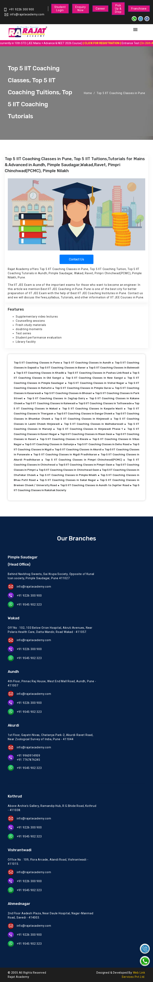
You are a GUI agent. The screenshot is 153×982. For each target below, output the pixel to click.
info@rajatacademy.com (27, 14)
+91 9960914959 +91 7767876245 (28, 757)
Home (88, 93)
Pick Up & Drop (118, 8)
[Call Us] (145, 949)
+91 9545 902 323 (29, 604)
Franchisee (139, 8)
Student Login (60, 8)
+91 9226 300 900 (21, 9)
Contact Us (76, 259)
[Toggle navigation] (135, 30)
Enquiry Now (80, 8)
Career (100, 8)
